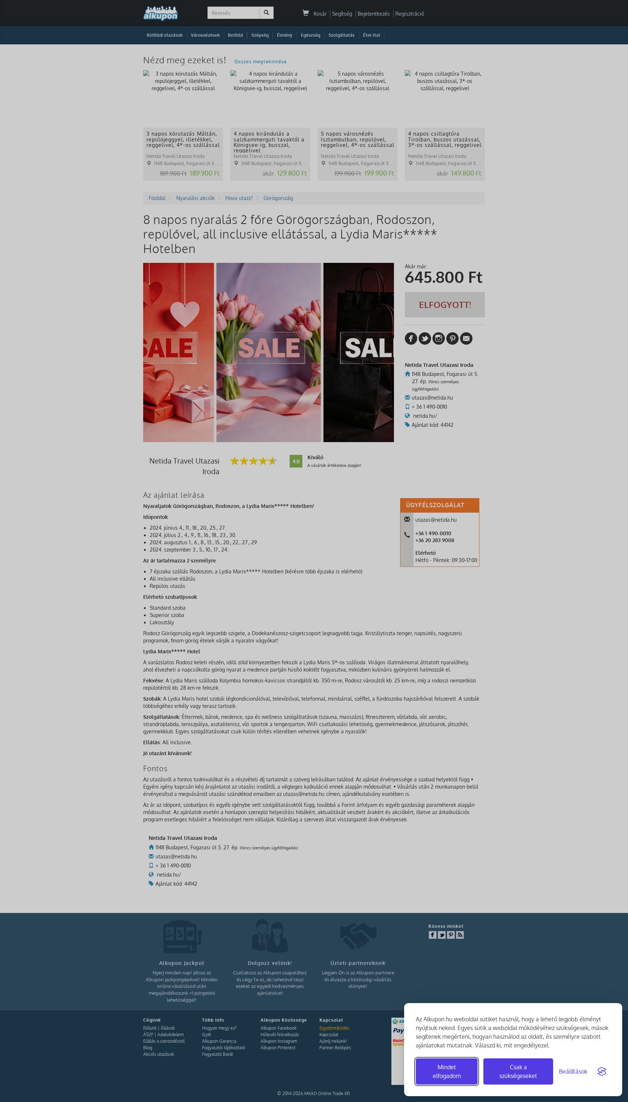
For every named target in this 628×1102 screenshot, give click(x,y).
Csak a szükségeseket (518, 1071)
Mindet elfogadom (447, 1071)
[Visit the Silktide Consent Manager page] (602, 1071)
